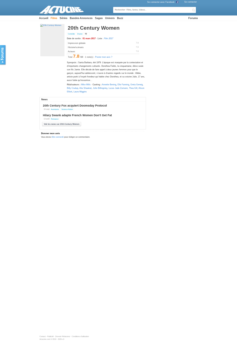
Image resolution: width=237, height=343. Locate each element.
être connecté (58, 137)
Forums (193, 18)
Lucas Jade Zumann (118, 88)
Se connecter (190, 2)
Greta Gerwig (136, 84)
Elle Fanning (123, 84)
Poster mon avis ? (103, 57)
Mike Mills (86, 84)
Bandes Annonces (81, 18)
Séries (63, 18)
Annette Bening (109, 84)
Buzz (120, 18)
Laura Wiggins (80, 91)
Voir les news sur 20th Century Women (61, 124)
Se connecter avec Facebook (161, 2)
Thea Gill (133, 88)
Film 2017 (108, 38)
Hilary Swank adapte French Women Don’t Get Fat (77, 115)
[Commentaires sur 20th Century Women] (86, 34)
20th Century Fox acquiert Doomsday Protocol (75, 105)
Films (54, 18)
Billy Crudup (72, 88)
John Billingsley (100, 88)
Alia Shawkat (85, 88)
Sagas (99, 18)
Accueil (43, 18)
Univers (110, 18)
